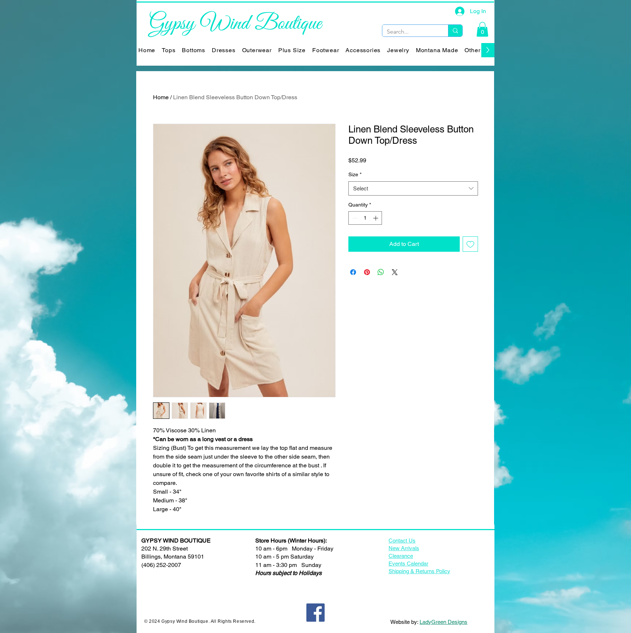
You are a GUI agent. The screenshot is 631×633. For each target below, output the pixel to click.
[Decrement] (354, 218)
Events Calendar (408, 563)
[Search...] (455, 30)
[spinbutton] (365, 218)
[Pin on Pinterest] (367, 272)
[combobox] (413, 188)
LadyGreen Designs (443, 622)
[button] (482, 29)
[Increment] (376, 218)
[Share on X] (394, 272)
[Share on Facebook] (353, 272)
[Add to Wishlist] (470, 244)
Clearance (401, 556)
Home (161, 97)
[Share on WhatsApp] (380, 272)
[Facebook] (315, 612)
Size (355, 174)
